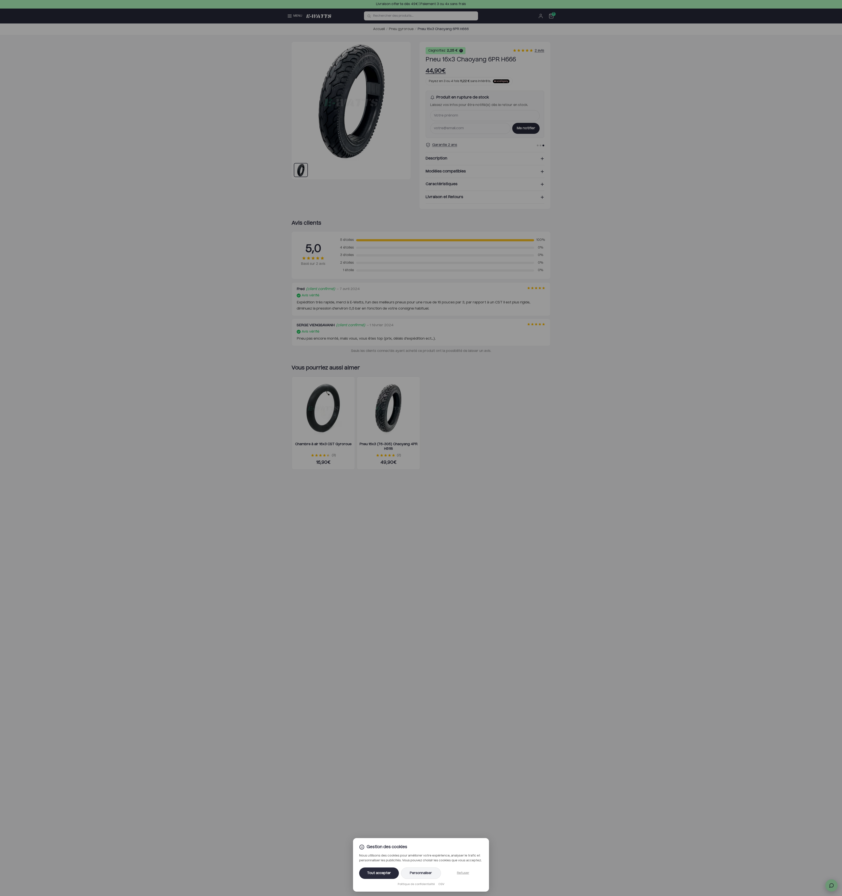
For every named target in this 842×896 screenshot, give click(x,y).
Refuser (463, 872)
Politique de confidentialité (416, 884)
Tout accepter (379, 873)
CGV (441, 884)
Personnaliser (421, 873)
